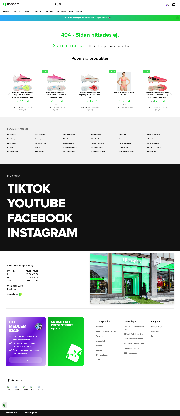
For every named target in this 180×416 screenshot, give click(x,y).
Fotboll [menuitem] (6, 11)
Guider (99, 350)
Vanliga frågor (157, 327)
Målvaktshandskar (153, 143)
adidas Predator (152, 139)
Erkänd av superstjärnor (134, 344)
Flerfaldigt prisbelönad (133, 339)
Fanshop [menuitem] (17, 11)
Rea (120, 139)
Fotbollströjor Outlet (98, 151)
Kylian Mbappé (12, 143)
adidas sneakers (97, 147)
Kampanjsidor (102, 355)
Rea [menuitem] (71, 11)
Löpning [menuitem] (38, 11)
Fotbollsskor (11, 135)
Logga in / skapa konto (106, 331)
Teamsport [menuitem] (61, 11)
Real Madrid (39, 151)
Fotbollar (10, 147)
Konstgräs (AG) (40, 143)
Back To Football (69, 151)
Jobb (98, 360)
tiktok (28, 189)
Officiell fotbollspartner (134, 334)
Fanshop (38, 139)
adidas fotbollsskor (153, 135)
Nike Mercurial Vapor (126, 151)
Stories (99, 346)
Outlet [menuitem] (79, 11)
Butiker (99, 327)
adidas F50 (123, 135)
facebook (39, 218)
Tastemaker (101, 336)
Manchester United (154, 147)
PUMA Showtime (125, 143)
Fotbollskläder (124, 147)
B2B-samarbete (130, 353)
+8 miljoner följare (131, 348)
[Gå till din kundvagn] (174, 4)
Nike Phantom (96, 139)
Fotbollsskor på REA (70, 147)
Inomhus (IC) (151, 151)
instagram (42, 233)
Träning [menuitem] (27, 11)
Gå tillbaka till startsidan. (71, 46)
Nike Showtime (12, 151)
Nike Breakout (68, 139)
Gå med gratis (26, 360)
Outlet (37, 147)
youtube (36, 203)
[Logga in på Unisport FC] (167, 4)
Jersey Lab (100, 341)
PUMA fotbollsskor (97, 143)
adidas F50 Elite (68, 143)
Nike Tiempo (11, 139)
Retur (153, 336)
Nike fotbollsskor (69, 135)
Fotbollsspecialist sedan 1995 (134, 328)
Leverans (155, 331)
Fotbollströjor (96, 135)
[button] (9, 94)
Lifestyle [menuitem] (49, 11)
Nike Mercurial (40, 135)
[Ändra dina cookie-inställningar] (4, 405)
